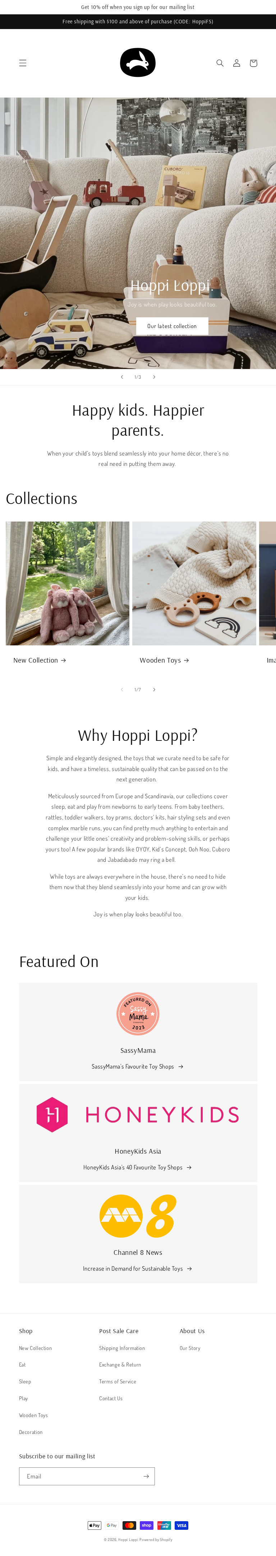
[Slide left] (122, 690)
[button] (22, 63)
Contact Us (111, 1398)
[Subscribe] (146, 1476)
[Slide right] (154, 690)
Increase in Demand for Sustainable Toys (133, 1268)
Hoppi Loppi (128, 1539)
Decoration (31, 1432)
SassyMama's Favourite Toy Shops (133, 1066)
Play (23, 1398)
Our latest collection (172, 326)
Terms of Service (117, 1381)
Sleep (25, 1381)
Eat (22, 1364)
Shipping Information (122, 1348)
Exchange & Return (120, 1364)
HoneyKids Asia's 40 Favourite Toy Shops (133, 1167)
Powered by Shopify (155, 1539)
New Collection (35, 659)
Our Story (190, 1348)
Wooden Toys (160, 659)
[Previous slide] (122, 377)
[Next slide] (154, 377)
